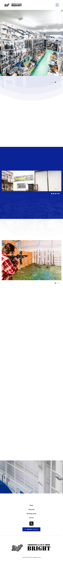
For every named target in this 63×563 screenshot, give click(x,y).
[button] (51, 193)
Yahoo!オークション (45, 447)
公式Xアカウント (20, 447)
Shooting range (31, 513)
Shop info (31, 509)
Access (31, 517)
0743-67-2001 (24, 419)
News (31, 505)
